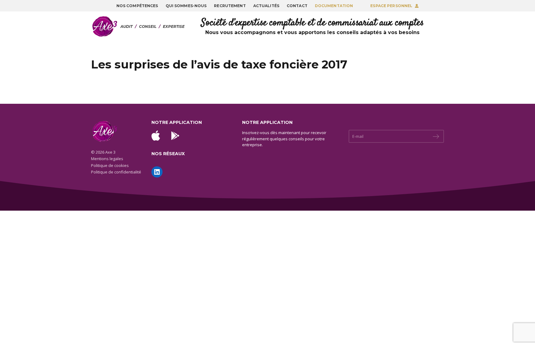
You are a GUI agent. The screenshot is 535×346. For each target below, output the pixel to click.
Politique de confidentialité (116, 172)
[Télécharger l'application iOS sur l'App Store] (155, 135)
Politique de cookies (110, 165)
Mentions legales (107, 158)
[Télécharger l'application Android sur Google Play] (175, 135)
